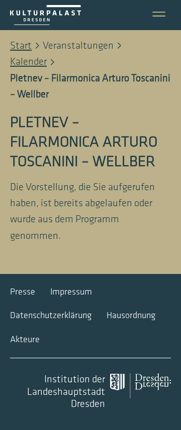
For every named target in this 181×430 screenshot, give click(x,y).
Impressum (71, 291)
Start (21, 46)
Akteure (25, 339)
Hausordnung (131, 315)
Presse (22, 291)
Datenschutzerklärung (51, 315)
